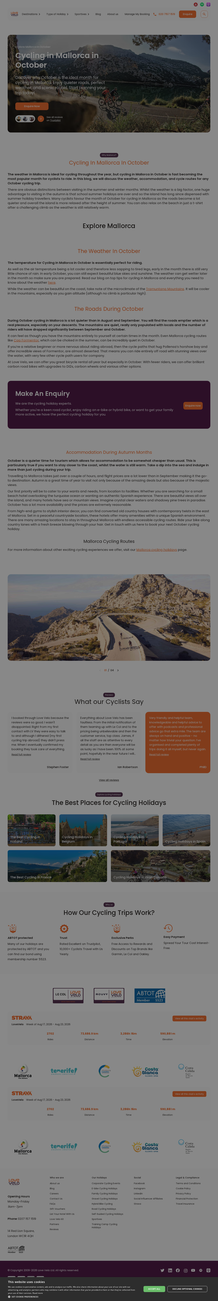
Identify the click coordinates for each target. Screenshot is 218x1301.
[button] (73, 1297)
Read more (38, 1293)
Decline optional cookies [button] (187, 1289)
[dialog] (109, 1289)
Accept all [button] (154, 1289)
